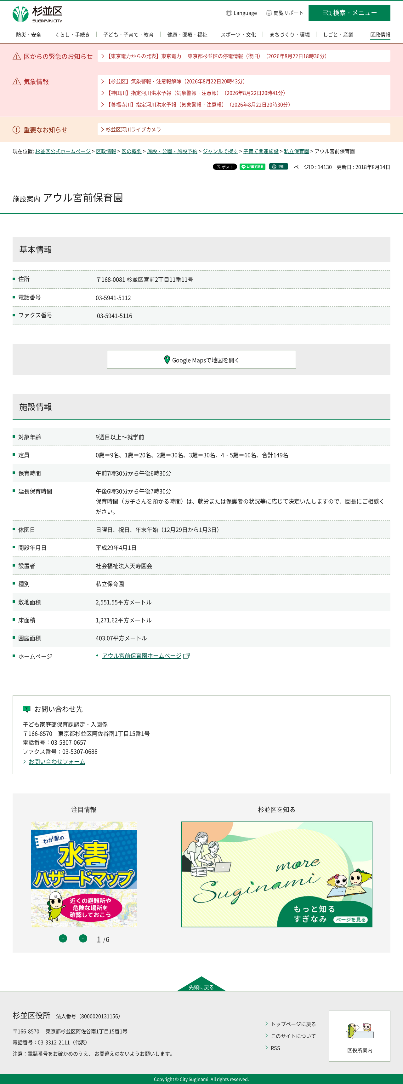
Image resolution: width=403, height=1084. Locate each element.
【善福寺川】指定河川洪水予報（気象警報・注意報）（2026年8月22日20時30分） (199, 104)
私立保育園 (296, 151)
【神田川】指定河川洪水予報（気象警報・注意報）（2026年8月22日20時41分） (197, 92)
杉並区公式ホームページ (63, 151)
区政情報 (106, 151)
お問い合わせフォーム (57, 761)
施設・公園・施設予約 (172, 151)
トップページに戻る (293, 1024)
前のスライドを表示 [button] (63, 938)
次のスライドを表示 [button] (83, 938)
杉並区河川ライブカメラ (133, 129)
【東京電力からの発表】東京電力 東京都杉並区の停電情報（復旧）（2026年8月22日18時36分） (218, 56)
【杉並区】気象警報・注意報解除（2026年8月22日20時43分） (177, 81)
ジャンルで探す (220, 151)
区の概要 (132, 151)
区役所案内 (359, 1050)
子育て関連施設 (261, 151)
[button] (241, 12)
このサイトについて (293, 1036)
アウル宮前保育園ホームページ (141, 655)
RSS (275, 1048)
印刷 (280, 166)
